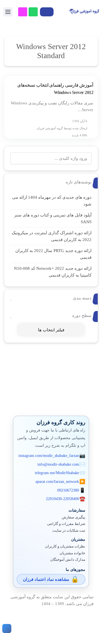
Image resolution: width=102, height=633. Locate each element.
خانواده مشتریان (72, 553)
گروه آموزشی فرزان (50, 128)
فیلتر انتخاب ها (51, 330)
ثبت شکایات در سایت (68, 531)
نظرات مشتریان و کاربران (65, 546)
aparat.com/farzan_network (57, 481)
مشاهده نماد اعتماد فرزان (46, 579)
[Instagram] (22, 11)
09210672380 (68, 490)
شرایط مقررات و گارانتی (66, 524)
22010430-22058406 (62, 499)
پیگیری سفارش (73, 517)
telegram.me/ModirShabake (57, 473)
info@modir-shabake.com (58, 464)
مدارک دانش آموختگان (67, 560)
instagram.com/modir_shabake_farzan (48, 456)
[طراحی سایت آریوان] (5, 628)
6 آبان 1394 (79, 121)
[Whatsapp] (33, 11)
